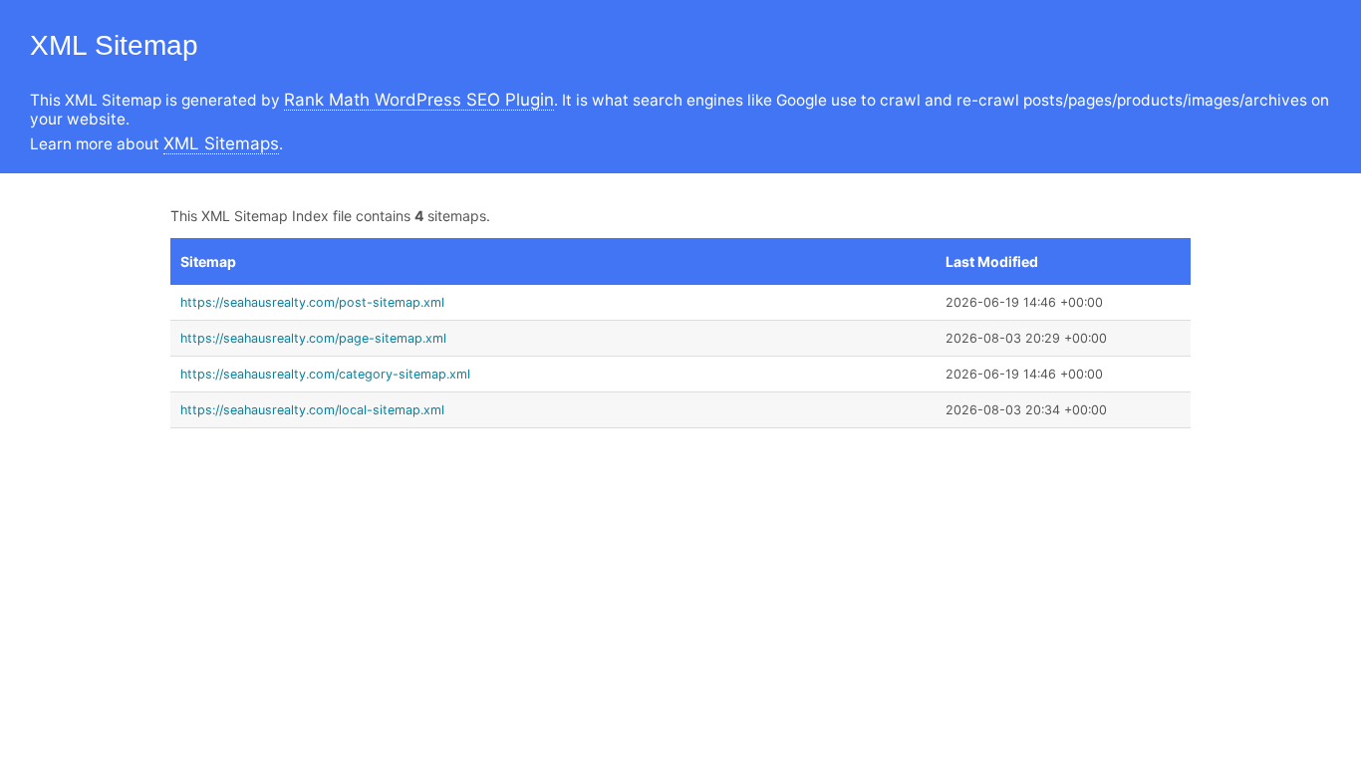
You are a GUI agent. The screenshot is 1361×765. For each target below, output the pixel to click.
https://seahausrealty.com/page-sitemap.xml (313, 338)
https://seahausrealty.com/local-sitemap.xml (312, 409)
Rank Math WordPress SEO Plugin (419, 100)
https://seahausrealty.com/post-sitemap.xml (312, 302)
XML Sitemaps (221, 143)
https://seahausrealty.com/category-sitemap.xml (325, 374)
